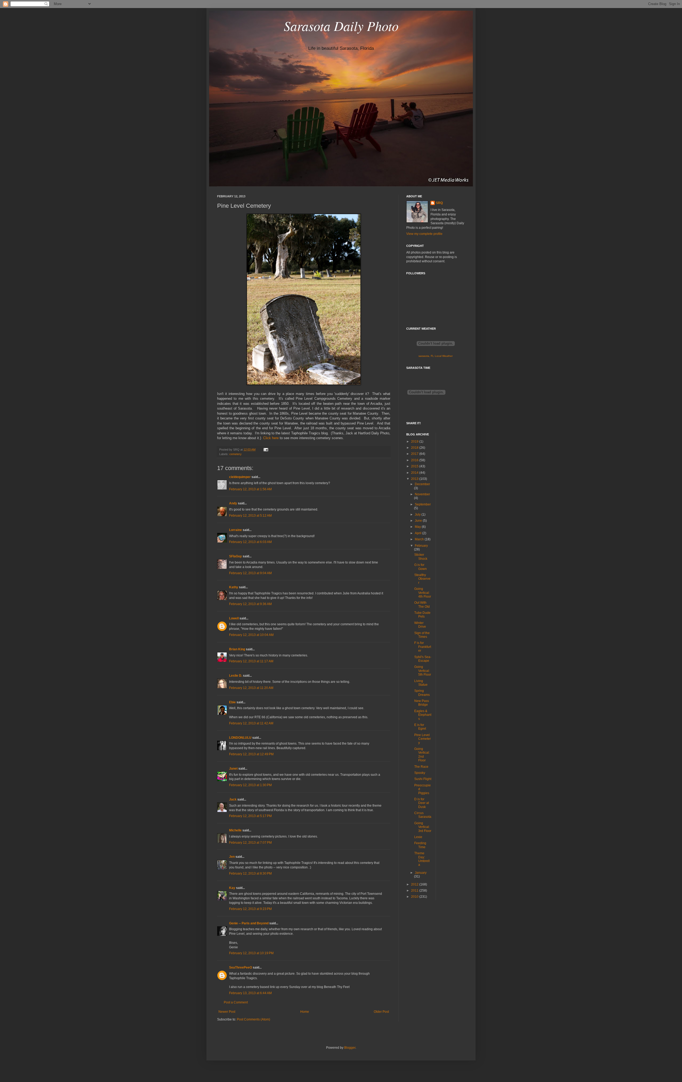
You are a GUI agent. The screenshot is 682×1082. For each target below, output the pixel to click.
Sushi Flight (422, 779)
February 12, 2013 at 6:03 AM (250, 542)
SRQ (439, 203)
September (423, 504)
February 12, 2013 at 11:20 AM (251, 688)
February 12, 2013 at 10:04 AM (251, 635)
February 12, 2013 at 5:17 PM (250, 816)
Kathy (233, 587)
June (419, 520)
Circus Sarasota (422, 815)
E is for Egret (420, 726)
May (418, 527)
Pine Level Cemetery (422, 739)
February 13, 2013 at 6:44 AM (250, 993)
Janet (233, 768)
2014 (415, 473)
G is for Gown (420, 566)
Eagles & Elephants (422, 715)
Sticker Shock (420, 556)
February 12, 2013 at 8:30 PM (250, 873)
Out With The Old (422, 604)
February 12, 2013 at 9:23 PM (250, 909)
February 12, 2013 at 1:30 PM (250, 785)
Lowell (234, 618)
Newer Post (226, 1012)
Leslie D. (235, 675)
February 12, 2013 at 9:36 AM (250, 604)
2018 (415, 448)
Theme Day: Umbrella (422, 859)
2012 (415, 884)
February (421, 546)
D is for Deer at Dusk (421, 803)
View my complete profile (424, 234)
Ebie (232, 702)
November (422, 494)
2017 (415, 454)
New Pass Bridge (421, 703)
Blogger (349, 1048)
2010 (415, 897)
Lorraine (235, 530)
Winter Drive (420, 624)
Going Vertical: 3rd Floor (422, 827)
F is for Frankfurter (422, 646)
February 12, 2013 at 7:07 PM (250, 842)
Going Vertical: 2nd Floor (422, 754)
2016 (415, 460)
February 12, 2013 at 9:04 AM (250, 573)
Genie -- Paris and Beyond (249, 923)
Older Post (381, 1012)
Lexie (418, 837)
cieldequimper (240, 477)
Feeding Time (420, 845)
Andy (233, 503)
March (420, 539)
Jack (233, 799)
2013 (415, 479)
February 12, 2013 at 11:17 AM (251, 661)
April (418, 533)
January (421, 873)
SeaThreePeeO (240, 967)
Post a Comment (236, 1002)
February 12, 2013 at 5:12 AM (250, 515)
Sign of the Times (422, 635)
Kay (232, 888)
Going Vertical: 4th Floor (422, 592)
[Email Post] (265, 449)
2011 (415, 890)
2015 (415, 466)
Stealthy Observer (422, 579)
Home (304, 1012)
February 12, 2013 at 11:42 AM (251, 723)
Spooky (419, 773)
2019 (415, 441)
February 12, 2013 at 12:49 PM (251, 754)
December (422, 484)
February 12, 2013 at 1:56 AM (250, 489)
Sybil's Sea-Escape (422, 659)
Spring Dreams (422, 692)
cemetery (235, 454)
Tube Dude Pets (422, 614)
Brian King (237, 649)
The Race (421, 767)
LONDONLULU (240, 738)
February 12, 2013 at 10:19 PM (251, 953)
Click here (271, 438)
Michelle (235, 830)
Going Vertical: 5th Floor (422, 670)
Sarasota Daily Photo (341, 26)
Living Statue (421, 683)
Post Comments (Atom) (253, 1019)
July (418, 514)
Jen (232, 857)
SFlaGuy (235, 556)
